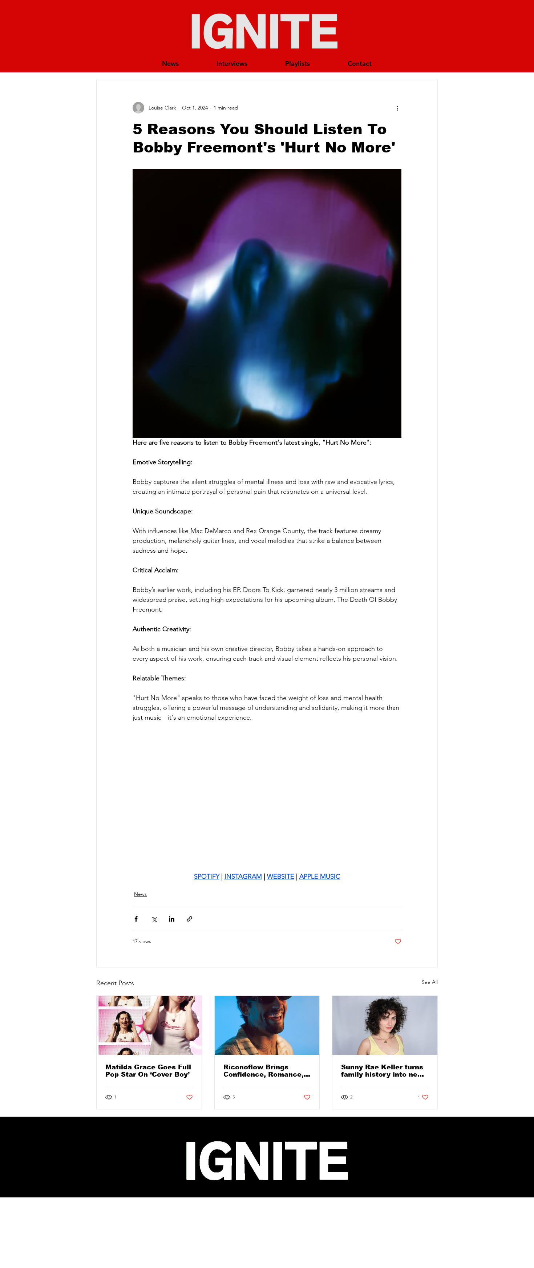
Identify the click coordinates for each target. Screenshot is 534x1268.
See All (430, 982)
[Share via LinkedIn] (171, 918)
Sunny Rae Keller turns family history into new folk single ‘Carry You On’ (382, 1071)
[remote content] (267, 797)
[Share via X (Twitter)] (153, 918)
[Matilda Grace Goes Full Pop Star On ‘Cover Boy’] (149, 1025)
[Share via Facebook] (136, 918)
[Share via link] (189, 918)
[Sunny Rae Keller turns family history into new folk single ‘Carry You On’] (384, 1025)
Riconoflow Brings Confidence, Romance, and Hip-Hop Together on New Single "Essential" (263, 1071)
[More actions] (397, 107)
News (140, 894)
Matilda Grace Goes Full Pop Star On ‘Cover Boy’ (148, 1071)
